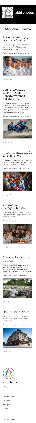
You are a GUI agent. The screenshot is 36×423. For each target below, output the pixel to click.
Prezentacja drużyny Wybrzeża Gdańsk (15, 39)
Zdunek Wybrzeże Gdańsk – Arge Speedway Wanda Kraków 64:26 (14, 94)
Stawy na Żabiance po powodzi (16, 259)
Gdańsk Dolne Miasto (16, 312)
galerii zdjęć (17, 53)
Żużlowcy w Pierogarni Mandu (14, 207)
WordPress (13, 419)
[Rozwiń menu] (3, 21)
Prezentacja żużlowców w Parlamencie (17, 154)
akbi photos (24, 12)
